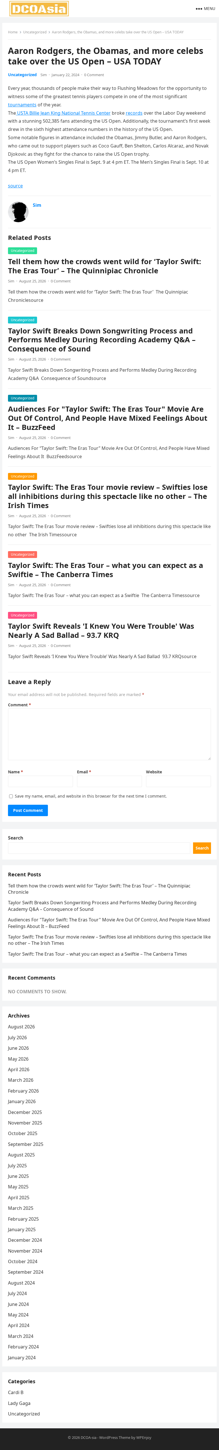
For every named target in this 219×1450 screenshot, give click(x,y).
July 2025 (17, 1165)
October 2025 (22, 1133)
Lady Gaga (19, 1403)
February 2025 (23, 1219)
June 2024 (18, 1304)
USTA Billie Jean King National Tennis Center (63, 113)
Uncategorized (34, 32)
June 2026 (18, 1048)
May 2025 (18, 1187)
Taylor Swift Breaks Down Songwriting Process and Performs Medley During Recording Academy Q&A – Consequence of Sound (102, 340)
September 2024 (25, 1272)
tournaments (22, 105)
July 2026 (17, 1037)
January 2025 (22, 1229)
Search (15, 838)
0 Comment (94, 74)
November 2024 (25, 1251)
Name (15, 771)
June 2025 (18, 1176)
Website (154, 771)
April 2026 (18, 1069)
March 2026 (20, 1080)
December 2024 (25, 1240)
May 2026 (18, 1059)
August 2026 (21, 1027)
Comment (19, 704)
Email (84, 771)
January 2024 (22, 1357)
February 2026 (23, 1091)
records (134, 113)
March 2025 (20, 1208)
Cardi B (15, 1392)
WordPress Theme (114, 1437)
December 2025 (25, 1112)
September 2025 (25, 1144)
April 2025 (18, 1197)
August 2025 (21, 1155)
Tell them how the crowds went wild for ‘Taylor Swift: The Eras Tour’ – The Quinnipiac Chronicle (104, 266)
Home (13, 32)
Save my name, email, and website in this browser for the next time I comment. (91, 796)
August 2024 (21, 1283)
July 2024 (17, 1293)
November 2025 (25, 1123)
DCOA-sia (88, 1437)
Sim (43, 74)
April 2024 (18, 1325)
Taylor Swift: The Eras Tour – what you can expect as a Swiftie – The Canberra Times (105, 569)
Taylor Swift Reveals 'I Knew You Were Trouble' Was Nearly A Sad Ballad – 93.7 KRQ (101, 630)
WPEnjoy (143, 1437)
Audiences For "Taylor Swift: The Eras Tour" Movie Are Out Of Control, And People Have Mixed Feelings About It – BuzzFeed (107, 418)
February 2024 (23, 1347)
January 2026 (22, 1101)
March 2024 (20, 1336)
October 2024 (22, 1261)
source (15, 186)
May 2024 (18, 1315)
